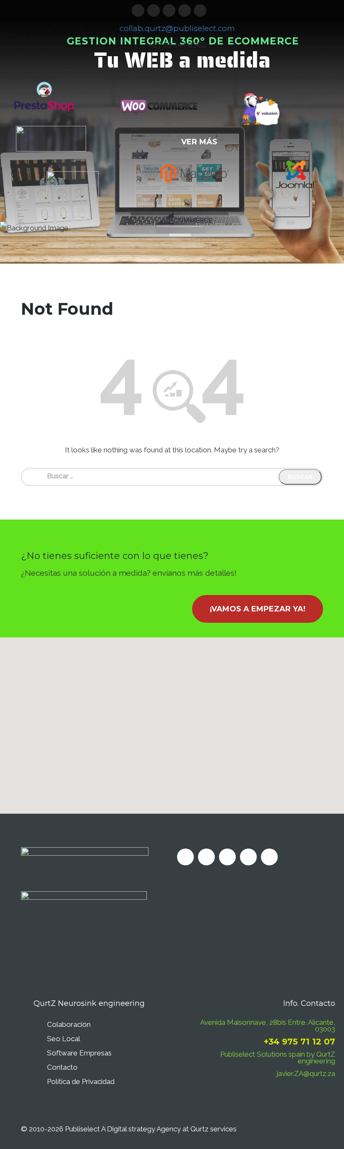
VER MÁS (199, 141)
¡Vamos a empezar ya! (257, 609)
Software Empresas (79, 1053)
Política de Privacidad (81, 1081)
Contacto (62, 1067)
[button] (172, 720)
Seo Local (63, 1038)
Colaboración (69, 1024)
